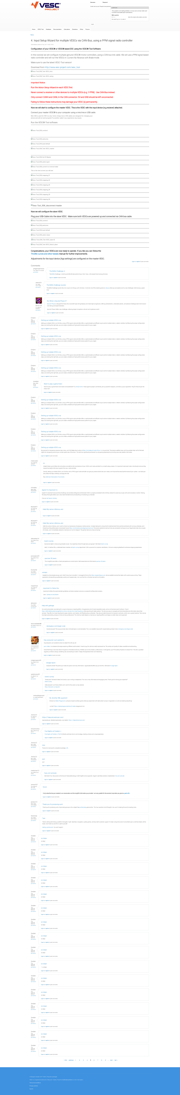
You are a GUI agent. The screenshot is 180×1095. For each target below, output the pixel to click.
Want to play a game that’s (53, 384)
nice (43, 745)
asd (43, 759)
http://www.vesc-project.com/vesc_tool (62, 67)
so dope (44, 838)
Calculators (67, 29)
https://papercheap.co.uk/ (98, 575)
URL (67, 748)
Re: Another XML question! (58, 698)
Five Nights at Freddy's (51, 734)
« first (65, 1060)
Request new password (105, 6)
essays (44, 572)
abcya (107, 288)
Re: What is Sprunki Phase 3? (57, 301)
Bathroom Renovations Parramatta (55, 477)
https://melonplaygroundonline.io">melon (65, 706)
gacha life (126, 793)
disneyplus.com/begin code (55, 626)
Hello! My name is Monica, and (53, 509)
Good (45, 787)
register (138, 261)
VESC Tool (41, 29)
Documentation (57, 29)
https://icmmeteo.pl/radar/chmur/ (92, 450)
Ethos (81, 29)
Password (105, 2)
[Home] (46, 6)
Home (33, 29)
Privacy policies (34, 1086)
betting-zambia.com (47, 827)
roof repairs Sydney (51, 498)
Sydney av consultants (52, 594)
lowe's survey (48, 541)
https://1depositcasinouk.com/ (53, 717)
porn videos (47, 646)
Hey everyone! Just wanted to (54, 640)
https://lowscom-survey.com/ (52, 687)
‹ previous (71, 1060)
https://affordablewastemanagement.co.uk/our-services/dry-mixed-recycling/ (62, 611)
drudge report (51, 663)
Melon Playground (60, 701)
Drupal (55, 1076)
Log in (133, 261)
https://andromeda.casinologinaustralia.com (81, 528)
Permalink (35, 272)
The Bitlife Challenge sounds (56, 285)
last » (116, 1060)
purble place (83, 807)
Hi (44, 463)
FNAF (59, 734)
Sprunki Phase (51, 304)
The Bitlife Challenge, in (57, 271)
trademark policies (67, 1079)
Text (43, 818)
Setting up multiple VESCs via (51, 320)
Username (93, 2)
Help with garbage (48, 605)
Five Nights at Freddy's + (53, 731)
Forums (88, 29)
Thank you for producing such (53, 804)
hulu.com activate (50, 773)
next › (111, 1060)
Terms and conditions (35, 1082)
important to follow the (51, 588)
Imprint (31, 1089)
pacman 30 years (50, 558)
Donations (75, 29)
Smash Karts (79, 386)
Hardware (48, 29)
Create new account (94, 6)
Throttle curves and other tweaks (45, 254)
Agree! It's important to (49, 490)
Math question (116, 15)
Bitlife (53, 274)
